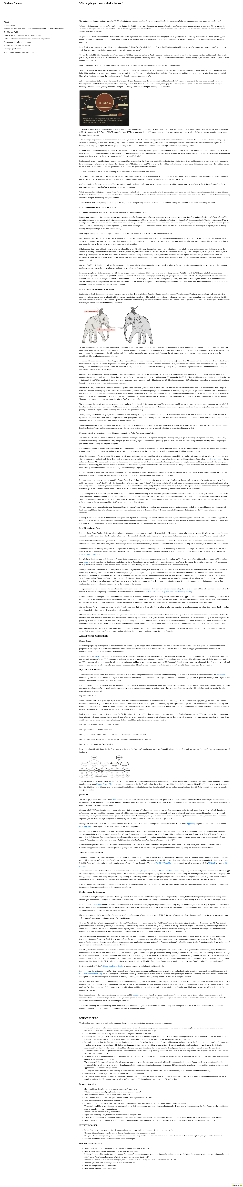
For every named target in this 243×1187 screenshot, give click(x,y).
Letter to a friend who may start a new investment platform (27, 39)
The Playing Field (11, 32)
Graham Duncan (13, 3)
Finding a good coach (12, 49)
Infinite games (9, 25)
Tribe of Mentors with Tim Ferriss (17, 45)
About (6, 22)
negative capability (214, 459)
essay (85, 562)
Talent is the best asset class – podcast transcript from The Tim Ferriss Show (34, 29)
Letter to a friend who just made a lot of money (22, 35)
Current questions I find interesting (17, 42)
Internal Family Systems (88, 554)
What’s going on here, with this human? (19, 52)
